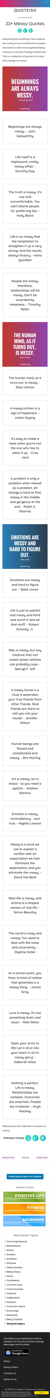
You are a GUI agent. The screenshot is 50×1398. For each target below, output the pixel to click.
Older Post (42, 1157)
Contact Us (10, 1373)
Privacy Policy (11, 1367)
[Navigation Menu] (46, 3)
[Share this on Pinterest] (30, 30)
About (7, 1361)
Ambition (12, 1258)
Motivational (13, 1245)
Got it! (41, 1393)
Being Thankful (14, 1319)
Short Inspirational (17, 1241)
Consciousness (15, 1289)
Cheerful (11, 1293)
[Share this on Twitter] (25, 30)
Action (10, 1250)
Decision (11, 1302)
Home (25, 1157)
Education (12, 1315)
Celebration (13, 1297)
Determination (15, 1267)
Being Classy (13, 1271)
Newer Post (8, 1157)
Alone (10, 1276)
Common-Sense (16, 1306)
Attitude (11, 1263)
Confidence (13, 1280)
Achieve (11, 1254)
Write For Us (10, 1379)
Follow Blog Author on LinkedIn (25, 1176)
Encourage (12, 1310)
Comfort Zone (14, 1284)
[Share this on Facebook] (19, 30)
